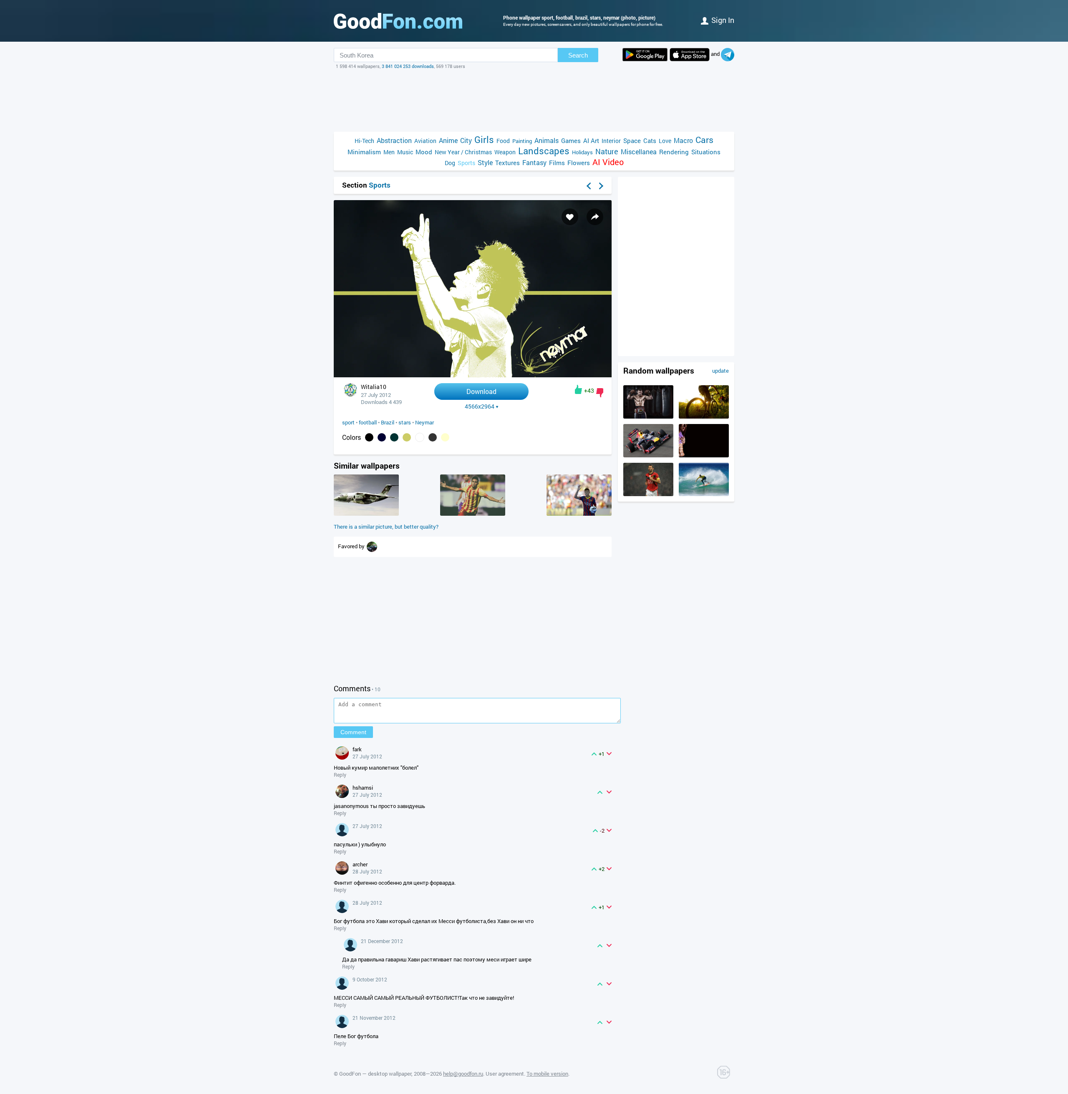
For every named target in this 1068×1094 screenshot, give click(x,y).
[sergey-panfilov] (372, 546)
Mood (424, 152)
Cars (704, 140)
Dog (450, 163)
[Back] (589, 186)
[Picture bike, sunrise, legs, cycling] (704, 416)
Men (389, 152)
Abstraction (394, 140)
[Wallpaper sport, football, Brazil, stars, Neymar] (473, 375)
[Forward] (601, 186)
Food (503, 141)
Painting (522, 141)
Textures (507, 162)
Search (578, 55)
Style (485, 162)
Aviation (425, 141)
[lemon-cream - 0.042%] (445, 437)
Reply (340, 774)
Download (481, 391)
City (466, 140)
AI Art (591, 140)
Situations (705, 152)
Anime (448, 140)
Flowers (578, 162)
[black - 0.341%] (369, 437)
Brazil (387, 422)
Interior (611, 141)
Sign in (722, 20)
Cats (649, 140)
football (368, 422)
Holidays (582, 152)
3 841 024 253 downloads (408, 66)
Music (405, 152)
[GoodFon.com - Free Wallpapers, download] (398, 21)
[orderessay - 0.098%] (407, 437)
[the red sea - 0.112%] (394, 437)
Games (571, 140)
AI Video (608, 162)
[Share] (595, 216)
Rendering (674, 152)
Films (557, 162)
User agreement (505, 1073)
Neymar (424, 422)
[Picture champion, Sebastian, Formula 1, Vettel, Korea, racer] (648, 455)
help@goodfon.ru (463, 1073)
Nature (606, 151)
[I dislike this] (599, 392)
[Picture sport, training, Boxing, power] (648, 416)
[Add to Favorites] (570, 216)
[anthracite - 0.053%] (432, 437)
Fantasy (534, 162)
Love (665, 141)
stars (404, 422)
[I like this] (578, 389)
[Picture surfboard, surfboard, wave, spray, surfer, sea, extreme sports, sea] (704, 494)
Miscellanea (639, 151)
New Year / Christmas (463, 152)
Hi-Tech (364, 141)
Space (632, 140)
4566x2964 (479, 406)
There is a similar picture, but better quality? (386, 526)
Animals (546, 140)
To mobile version (547, 1073)
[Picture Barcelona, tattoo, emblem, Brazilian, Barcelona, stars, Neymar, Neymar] (472, 513)
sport (348, 422)
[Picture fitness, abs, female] (704, 455)
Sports (466, 163)
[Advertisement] (534, 100)
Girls (484, 139)
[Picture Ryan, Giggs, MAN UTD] (648, 494)
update (720, 371)
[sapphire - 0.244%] (382, 437)
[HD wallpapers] (645, 54)
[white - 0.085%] (419, 437)
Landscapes (543, 151)
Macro (683, 140)
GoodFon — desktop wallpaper (375, 1073)
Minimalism (364, 152)
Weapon (505, 152)
